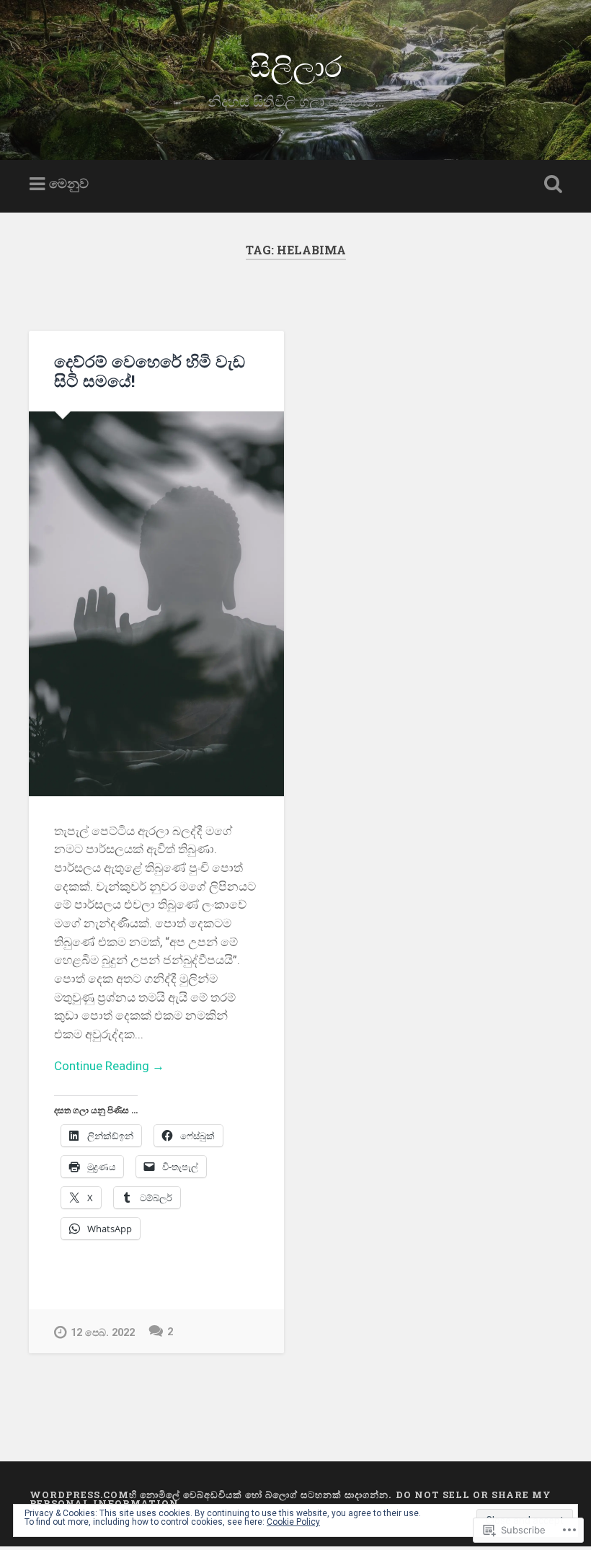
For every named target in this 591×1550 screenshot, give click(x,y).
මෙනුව (69, 184)
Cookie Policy (293, 1522)
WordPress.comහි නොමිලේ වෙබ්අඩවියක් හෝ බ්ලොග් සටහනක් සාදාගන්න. (210, 1494)
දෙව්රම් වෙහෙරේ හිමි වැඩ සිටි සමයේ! (149, 370)
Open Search (549, 184)
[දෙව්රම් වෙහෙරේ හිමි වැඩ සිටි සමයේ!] (156, 603)
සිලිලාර (295, 64)
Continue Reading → (109, 1066)
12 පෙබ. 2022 (103, 1333)
